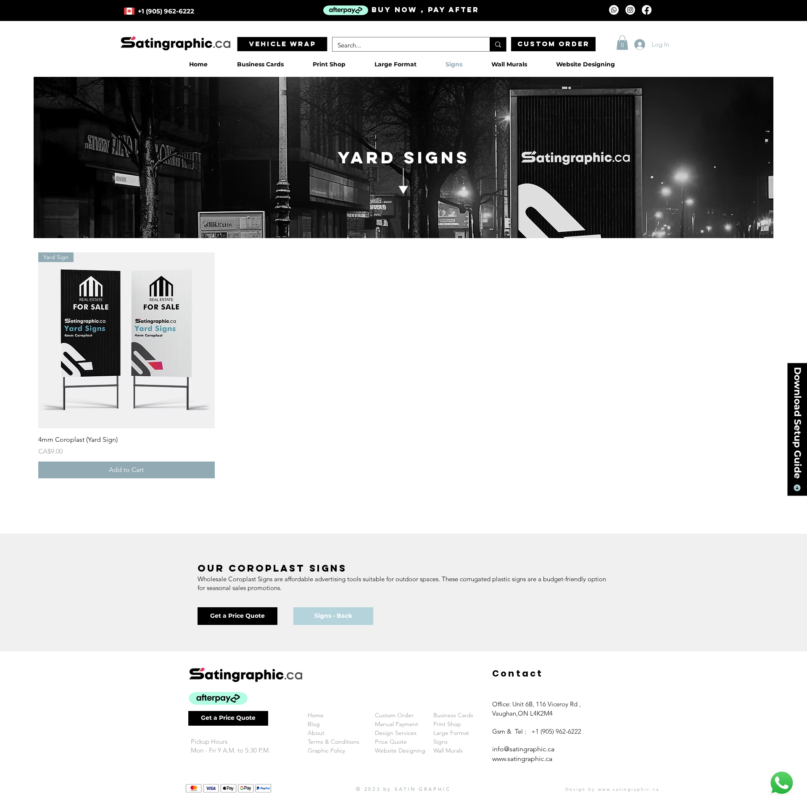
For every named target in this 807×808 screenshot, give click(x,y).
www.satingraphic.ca (522, 759)
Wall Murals (448, 750)
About (316, 733)
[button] (622, 42)
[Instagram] (630, 10)
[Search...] (498, 44)
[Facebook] (646, 10)
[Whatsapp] (614, 10)
